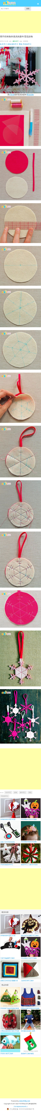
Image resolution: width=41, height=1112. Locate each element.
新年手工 (14, 44)
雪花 (20, 44)
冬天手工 (3, 44)
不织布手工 (27, 44)
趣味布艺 (16, 41)
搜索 (27, 8)
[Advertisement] (20, 22)
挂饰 (9, 44)
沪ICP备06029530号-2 (20, 1106)
